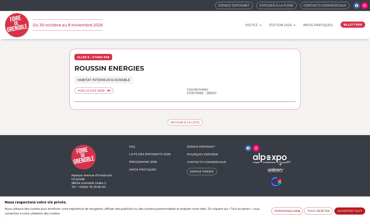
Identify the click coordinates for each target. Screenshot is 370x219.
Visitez (251, 25)
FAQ (132, 146)
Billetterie (353, 24)
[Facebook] (356, 5)
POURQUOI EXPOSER (202, 154)
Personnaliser (287, 211)
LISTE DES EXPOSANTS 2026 (150, 154)
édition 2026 (280, 25)
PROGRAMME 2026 (143, 162)
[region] (185, 207)
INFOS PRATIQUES (142, 169)
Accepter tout (349, 211)
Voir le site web (91, 90)
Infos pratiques (318, 25)
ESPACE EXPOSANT (201, 146)
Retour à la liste (185, 122)
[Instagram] (364, 5)
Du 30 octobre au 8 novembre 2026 (68, 25)
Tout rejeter (318, 211)
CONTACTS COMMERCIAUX (206, 162)
